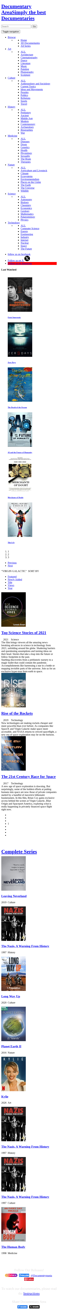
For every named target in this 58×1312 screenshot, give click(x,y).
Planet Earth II (11, 1046)
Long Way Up (10, 996)
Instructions (31, 1293)
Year (10, 588)
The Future (26, 248)
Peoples (25, 92)
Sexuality (25, 156)
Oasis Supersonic (14, 317)
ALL (23, 51)
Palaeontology (28, 217)
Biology (25, 202)
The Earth (26, 185)
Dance (24, 60)
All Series (26, 46)
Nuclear (25, 243)
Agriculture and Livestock (34, 170)
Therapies (26, 161)
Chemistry (26, 205)
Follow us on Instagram (20, 263)
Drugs (24, 144)
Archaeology (27, 127)
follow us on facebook (19, 254)
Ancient (25, 115)
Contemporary (28, 124)
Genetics (25, 147)
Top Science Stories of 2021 (23, 633)
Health (24, 150)
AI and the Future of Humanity (20, 452)
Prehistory (26, 112)
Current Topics (28, 86)
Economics (26, 208)
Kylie (4, 1096)
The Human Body (13, 1247)
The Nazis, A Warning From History (25, 946)
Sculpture (25, 75)
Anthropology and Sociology (35, 83)
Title (10, 582)
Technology (14, 222)
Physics (24, 219)
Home (24, 40)
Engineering (27, 234)
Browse (12, 37)
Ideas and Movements (32, 89)
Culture (11, 77)
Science (12, 193)
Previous (12, 562)
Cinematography (29, 57)
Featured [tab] (12, 576)
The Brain (26, 159)
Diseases (25, 141)
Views (11, 585)
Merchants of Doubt (15, 497)
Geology (25, 211)
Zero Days (12, 362)
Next (10, 565)
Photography (27, 72)
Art (9, 48)
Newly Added (15, 579)
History (11, 106)
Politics (24, 95)
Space (24, 245)
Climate (25, 173)
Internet (24, 240)
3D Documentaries (30, 43)
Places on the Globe (31, 182)
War (23, 132)
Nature (11, 164)
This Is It (11, 543)
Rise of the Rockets (17, 713)
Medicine (12, 135)
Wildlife (25, 190)
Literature (25, 63)
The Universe (27, 188)
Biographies (27, 130)
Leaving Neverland (14, 896)
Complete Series (19, 851)
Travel (24, 104)
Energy (24, 231)
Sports (24, 101)
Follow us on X (16, 260)
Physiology (26, 153)
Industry (25, 237)
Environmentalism (30, 179)
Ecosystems (27, 176)
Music (24, 66)
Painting (25, 69)
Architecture (27, 54)
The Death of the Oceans (17, 407)
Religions (25, 98)
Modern (25, 121)
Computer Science (30, 228)
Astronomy (26, 199)
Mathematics (27, 214)
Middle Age (27, 118)
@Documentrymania (41, 1275)
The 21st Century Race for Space (28, 776)
